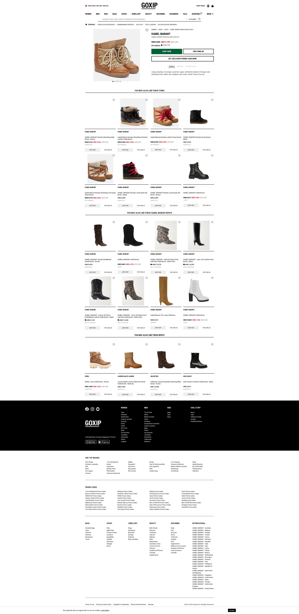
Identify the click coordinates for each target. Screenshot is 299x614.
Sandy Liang (154, 471)
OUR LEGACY (187, 376)
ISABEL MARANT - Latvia (200, 548)
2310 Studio (89, 462)
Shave (173, 535)
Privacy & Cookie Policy (103, 604)
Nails (151, 539)
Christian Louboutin (91, 464)
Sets (172, 541)
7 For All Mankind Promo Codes (95, 491)
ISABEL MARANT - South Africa (202, 577)
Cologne (173, 539)
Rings (130, 528)
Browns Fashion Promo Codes (95, 494)
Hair (172, 530)
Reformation (111, 471)
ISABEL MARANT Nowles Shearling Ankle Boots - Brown (99, 138)
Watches (147, 441)
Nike (151, 469)
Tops (122, 412)
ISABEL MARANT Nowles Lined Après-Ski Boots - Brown (165, 194)
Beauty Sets (153, 541)
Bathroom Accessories (178, 546)
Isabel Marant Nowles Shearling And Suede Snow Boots (100, 194)
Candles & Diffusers (156, 550)
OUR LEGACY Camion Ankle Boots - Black (198, 382)
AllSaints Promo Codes (124, 491)
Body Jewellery (133, 539)
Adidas (130, 462)
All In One (124, 428)
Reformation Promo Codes (94, 505)
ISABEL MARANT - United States (203, 588)
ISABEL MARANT (160, 33)
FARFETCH (88, 145)
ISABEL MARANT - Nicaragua (202, 557)
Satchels (88, 535)
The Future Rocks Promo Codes (95, 509)
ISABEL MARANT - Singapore (202, 575)
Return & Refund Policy (138, 604)
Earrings (130, 535)
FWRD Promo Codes (124, 496)
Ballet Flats (110, 530)
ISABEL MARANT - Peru (200, 562)
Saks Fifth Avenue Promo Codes (160, 505)
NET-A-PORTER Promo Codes (159, 503)
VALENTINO (154, 376)
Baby (169, 412)
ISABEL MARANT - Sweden (201, 582)
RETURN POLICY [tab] (191, 66)
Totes (87, 530)
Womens (154, 29)
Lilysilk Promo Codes (124, 498)
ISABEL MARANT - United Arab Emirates (202, 585)
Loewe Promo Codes (188, 498)
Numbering (174, 469)
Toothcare (153, 532)
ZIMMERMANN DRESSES (125, 24)
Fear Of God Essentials (157, 464)
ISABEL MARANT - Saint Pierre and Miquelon (202, 572)
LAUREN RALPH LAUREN (126, 376)
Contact (193, 419)
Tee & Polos (148, 412)
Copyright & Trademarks (121, 604)
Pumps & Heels (112, 532)
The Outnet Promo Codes (125, 509)
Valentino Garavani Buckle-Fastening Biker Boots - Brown (165, 383)
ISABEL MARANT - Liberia (200, 550)
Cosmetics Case (155, 544)
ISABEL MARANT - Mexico (201, 553)
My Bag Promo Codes (189, 500)
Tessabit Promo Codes (189, 507)
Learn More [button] (105, 610)
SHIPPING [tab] (180, 66)
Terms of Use (89, 604)
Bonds (152, 462)
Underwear (147, 439)
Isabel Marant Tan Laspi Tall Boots (162, 315)
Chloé (194, 462)
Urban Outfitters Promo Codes (159, 509)
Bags (122, 430)
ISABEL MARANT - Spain (200, 579)
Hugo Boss (110, 466)
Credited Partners (196, 421)
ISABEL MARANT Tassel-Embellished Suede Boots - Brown (98, 260)
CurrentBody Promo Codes (190, 494)
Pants (123, 423)
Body (172, 528)
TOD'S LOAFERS (150, 24)
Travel (87, 539)
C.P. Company (175, 462)
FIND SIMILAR (108, 150)
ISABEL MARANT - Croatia (201, 535)
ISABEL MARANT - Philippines (202, 564)
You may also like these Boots (149, 335)
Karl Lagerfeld (154, 466)
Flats (108, 528)
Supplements (154, 555)
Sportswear (125, 417)
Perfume (152, 548)
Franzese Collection (177, 464)
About (192, 412)
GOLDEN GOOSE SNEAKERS (167, 24)
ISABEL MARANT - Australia (201, 528)
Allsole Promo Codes (156, 491)
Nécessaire (132, 469)
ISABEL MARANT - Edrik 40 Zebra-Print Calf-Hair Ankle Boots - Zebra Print (164, 260)
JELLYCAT (139, 24)
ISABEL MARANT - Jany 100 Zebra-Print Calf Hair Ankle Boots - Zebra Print (132, 316)
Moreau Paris (111, 469)
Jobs (192, 414)
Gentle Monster (197, 464)
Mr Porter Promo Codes (157, 500)
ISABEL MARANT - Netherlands (202, 555)
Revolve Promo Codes (124, 505)
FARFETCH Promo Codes (93, 496)
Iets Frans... (132, 466)
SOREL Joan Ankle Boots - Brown (97, 382)
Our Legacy (89, 471)
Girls (168, 414)
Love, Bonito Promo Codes (126, 500)
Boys (169, 417)
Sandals (109, 539)
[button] (166, 51)
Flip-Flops (110, 541)
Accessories (125, 432)
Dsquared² (131, 464)
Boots (166, 29)
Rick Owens (132, 471)
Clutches (88, 532)
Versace (88, 473)
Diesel (109, 464)
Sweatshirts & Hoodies (151, 423)
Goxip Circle (200, 6)
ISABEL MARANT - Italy (200, 546)
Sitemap (150, 604)
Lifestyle (152, 553)
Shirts (146, 414)
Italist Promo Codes (188, 496)
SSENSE (153, 322)
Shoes (160, 29)
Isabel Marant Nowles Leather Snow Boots (165, 137)
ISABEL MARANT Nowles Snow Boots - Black (197, 138)
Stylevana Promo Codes (157, 507)
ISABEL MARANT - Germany (201, 539)
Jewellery (124, 435)
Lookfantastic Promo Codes (94, 500)
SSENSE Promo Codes (124, 507)
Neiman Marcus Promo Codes (127, 503)
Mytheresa (122, 145)
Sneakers (110, 535)
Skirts (123, 426)
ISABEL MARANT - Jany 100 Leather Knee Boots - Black (198, 260)
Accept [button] (231, 610)
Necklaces (131, 530)
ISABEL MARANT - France (200, 537)
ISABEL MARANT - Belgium (201, 530)
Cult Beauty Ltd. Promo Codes (159, 494)
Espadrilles (110, 537)
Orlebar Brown (197, 469)
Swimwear (124, 437)
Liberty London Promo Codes (94, 498)
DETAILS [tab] (171, 66)
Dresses (124, 421)
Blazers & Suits (149, 417)
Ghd (86, 466)
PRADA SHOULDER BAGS (106, 24)
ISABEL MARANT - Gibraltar (201, 541)
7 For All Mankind (112, 462)
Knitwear (124, 414)
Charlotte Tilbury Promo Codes (127, 494)
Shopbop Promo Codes (189, 505)
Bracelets (131, 532)
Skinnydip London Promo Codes (95, 507)
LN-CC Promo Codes (156, 498)
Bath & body (153, 528)
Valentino (195, 471)
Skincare (152, 530)
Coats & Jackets (126, 419)
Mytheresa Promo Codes (93, 503)
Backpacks (89, 537)
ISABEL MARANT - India (200, 544)
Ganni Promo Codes (156, 496)
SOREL (87, 376)
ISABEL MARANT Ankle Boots (194, 193)
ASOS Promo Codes (188, 491)
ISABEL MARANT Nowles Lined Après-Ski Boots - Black (132, 194)
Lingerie (123, 441)
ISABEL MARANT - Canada (201, 532)
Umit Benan (174, 471)
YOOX (185, 200)
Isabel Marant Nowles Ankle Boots (181, 29)
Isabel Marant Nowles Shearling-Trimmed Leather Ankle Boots (132, 138)
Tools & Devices (155, 546)
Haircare (152, 535)
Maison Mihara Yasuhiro (179, 466)
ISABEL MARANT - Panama (201, 559)
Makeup (152, 537)
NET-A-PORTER (155, 267)
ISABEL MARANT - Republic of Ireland (202, 567)
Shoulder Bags (90, 528)
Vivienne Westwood (113, 473)
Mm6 (87, 469)
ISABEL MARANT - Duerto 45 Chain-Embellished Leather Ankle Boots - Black (99, 316)
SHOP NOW (92, 150)
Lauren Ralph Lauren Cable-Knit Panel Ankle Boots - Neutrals (131, 383)
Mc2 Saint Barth (197, 466)
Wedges (109, 544)
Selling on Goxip (196, 417)
